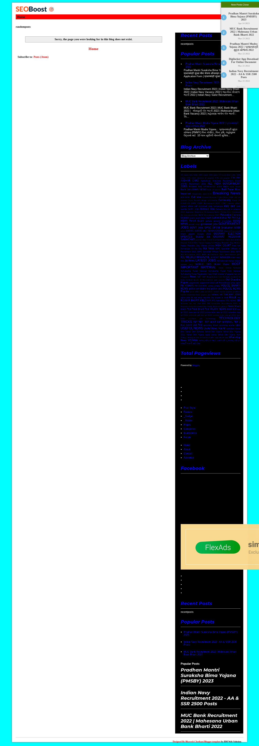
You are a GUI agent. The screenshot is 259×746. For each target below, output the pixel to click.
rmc (238, 297)
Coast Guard (193, 200)
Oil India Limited (230, 277)
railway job (217, 294)
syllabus (224, 306)
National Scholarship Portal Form (215, 271)
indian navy (235, 257)
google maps (194, 224)
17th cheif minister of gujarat (200, 178)
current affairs (234, 203)
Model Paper (221, 264)
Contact (188, 453)
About (187, 449)
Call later (196, 197)
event (192, 218)
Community (224, 200)
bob (210, 194)
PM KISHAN (187, 285)
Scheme (184, 303)
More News (241, 87)
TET (195, 322)
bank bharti (235, 187)
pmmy (210, 286)
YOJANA (193, 340)
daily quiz (229, 206)
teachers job (195, 318)
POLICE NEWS (231, 288)
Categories (189, 428)
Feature (188, 412)
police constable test (199, 288)
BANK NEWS (199, 189)
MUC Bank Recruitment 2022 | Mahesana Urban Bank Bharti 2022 (244, 31)
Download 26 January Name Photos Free (213, 212)
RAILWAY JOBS (232, 294)
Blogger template (212, 741)
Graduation (227, 227)
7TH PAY (235, 177)
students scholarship (197, 306)
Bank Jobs (186, 189)
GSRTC (190, 231)
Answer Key (195, 186)
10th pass (213, 175)
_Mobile (188, 420)
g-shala (209, 221)
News (193, 276)
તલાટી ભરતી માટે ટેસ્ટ (191, 343)
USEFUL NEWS (192, 328)
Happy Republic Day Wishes (227, 243)
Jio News (190, 260)
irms (182, 261)
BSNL (187, 197)
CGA (231, 197)
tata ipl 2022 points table (204, 312)
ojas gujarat (219, 280)
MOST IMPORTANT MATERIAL (210, 265)
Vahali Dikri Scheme (194, 332)
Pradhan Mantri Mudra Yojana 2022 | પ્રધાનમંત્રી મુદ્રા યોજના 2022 (243, 46)
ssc (190, 303)
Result (232, 297)
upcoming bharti (210, 325)
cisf (235, 197)
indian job (225, 257)
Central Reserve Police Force (215, 197)
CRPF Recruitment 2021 (208, 203)
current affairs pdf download (194, 206)
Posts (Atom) (41, 57)
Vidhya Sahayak (188, 337)
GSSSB (219, 231)
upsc (237, 325)
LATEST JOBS (205, 260)
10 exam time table (189, 175)
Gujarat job (203, 236)
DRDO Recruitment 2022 (209, 215)
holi (238, 245)
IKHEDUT (214, 257)
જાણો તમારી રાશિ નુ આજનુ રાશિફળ (226, 340)
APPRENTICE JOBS (212, 187)
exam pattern (212, 217)
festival (223, 217)
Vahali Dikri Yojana (213, 332)
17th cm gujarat (222, 178)
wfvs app (214, 337)
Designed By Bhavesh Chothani (188, 741)
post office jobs (197, 292)
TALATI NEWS (218, 309)
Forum (187, 437)
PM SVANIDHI (201, 286)
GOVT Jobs (196, 227)
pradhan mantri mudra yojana (218, 292)
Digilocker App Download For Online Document (244, 60)
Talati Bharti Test (200, 309)
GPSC (207, 227)
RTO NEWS (231, 300)
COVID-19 (185, 203)
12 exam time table (227, 175)
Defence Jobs (207, 209)
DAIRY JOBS (193, 209)
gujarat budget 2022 (199, 234)
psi (209, 295)
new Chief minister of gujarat (220, 274)
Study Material (213, 306)
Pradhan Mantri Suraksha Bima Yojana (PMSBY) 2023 (243, 16)
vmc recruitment (203, 337)
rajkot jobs (185, 297)
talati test (231, 309)
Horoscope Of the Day (191, 249)
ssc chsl (197, 303)
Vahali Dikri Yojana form (229, 335)
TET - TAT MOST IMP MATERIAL (215, 322)
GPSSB (216, 227)
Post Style (189, 407)
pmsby (217, 286)
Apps (225, 186)
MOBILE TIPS (203, 264)
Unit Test (197, 325)
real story (198, 297)
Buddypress (190, 433)
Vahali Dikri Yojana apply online (202, 335)
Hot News (208, 248)
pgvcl (238, 283)
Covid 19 (236, 200)
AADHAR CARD (190, 180)
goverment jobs (209, 224)
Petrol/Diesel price (227, 283)
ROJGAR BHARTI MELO (193, 300)
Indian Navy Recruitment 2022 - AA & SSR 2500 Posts (243, 74)
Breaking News (226, 193)
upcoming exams (226, 325)
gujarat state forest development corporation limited (217, 240)
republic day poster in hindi (215, 297)
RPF (209, 300)
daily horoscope (215, 206)
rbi (192, 297)
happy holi (209, 243)
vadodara (230, 329)
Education (225, 214)
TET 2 (237, 322)
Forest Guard (196, 220)
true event (186, 325)
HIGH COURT (223, 245)
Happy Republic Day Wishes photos (197, 245)
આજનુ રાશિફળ (205, 340)
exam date (200, 218)
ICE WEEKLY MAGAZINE (195, 257)
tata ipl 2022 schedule (226, 312)
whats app (223, 337)
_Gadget (188, 416)
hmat (234, 245)
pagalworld (194, 283)
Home (21, 17)
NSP (199, 277)
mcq (191, 264)
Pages (187, 424)
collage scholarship (208, 200)
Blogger (195, 365)
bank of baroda (214, 190)
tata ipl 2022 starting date (212, 315)
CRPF (193, 203)
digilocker (190, 212)
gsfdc (183, 231)
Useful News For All (214, 328)
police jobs (216, 288)
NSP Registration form (212, 277)
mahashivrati (222, 261)
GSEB (237, 227)
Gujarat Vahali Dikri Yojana (192, 243)
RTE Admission (218, 300)
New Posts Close (240, 4)
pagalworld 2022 (207, 283)
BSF (182, 197)
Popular (185, 291)
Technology (211, 318)
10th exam (203, 175)
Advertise (189, 457)
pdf (216, 283)
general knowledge (222, 221)
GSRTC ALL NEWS (205, 231)
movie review (224, 268)
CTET (223, 203)
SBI (238, 300)
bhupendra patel (199, 194)
